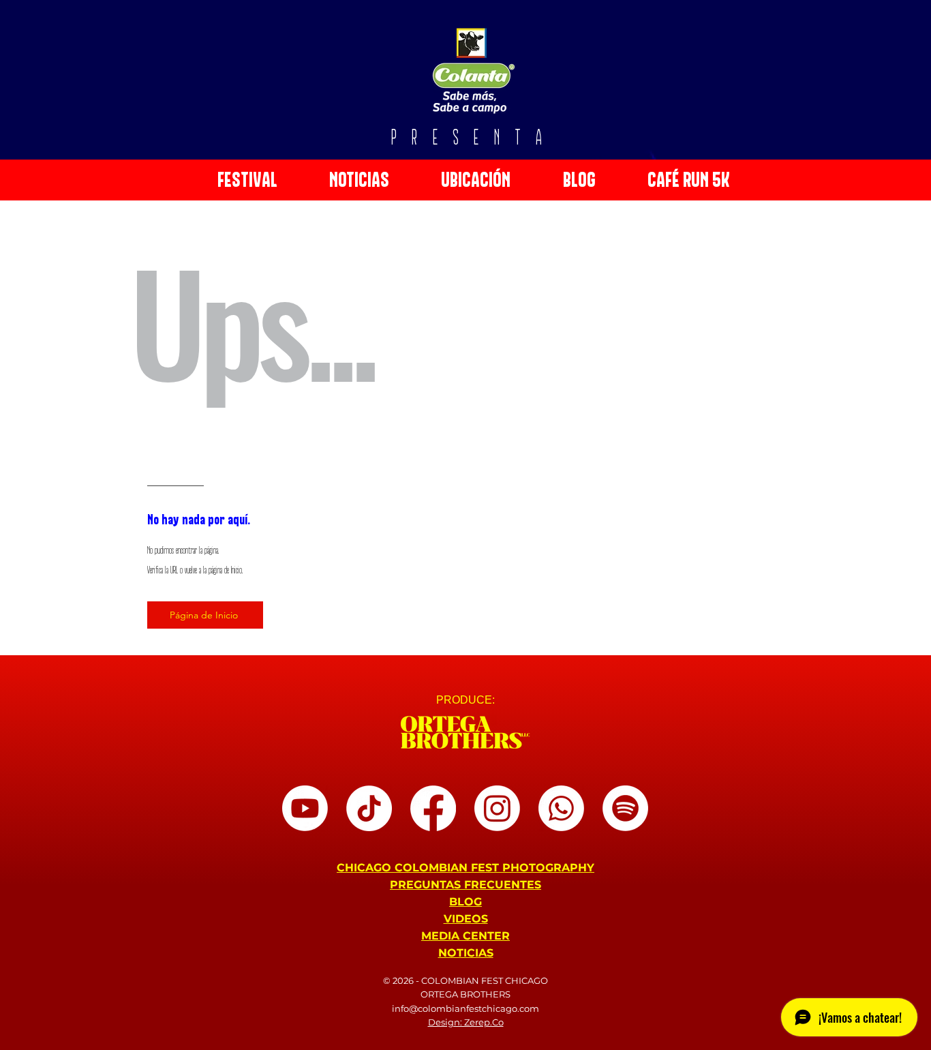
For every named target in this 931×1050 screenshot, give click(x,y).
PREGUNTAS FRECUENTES (465, 884)
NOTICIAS (465, 952)
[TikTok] (369, 808)
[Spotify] (625, 808)
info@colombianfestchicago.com (465, 1008)
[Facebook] (433, 808)
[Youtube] (305, 808)
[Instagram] (497, 808)
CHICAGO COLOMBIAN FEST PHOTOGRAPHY (465, 867)
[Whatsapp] (561, 808)
